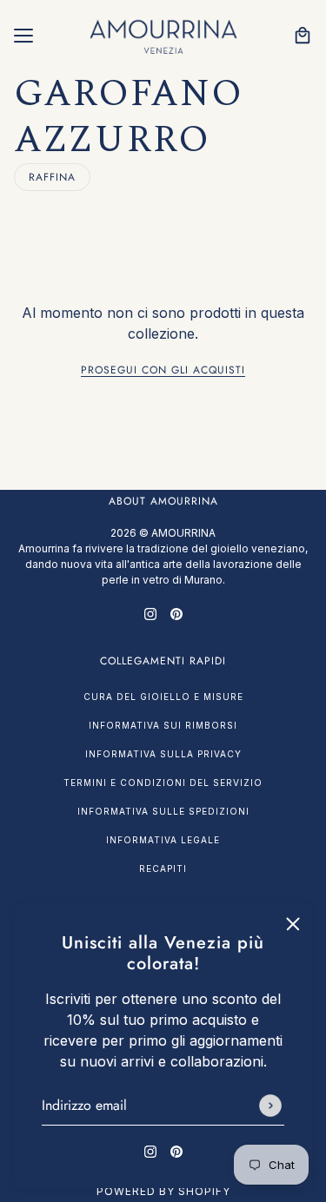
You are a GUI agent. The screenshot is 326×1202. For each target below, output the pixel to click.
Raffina (52, 177)
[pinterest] (176, 1150)
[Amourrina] (163, 35)
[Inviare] (270, 1105)
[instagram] (150, 1150)
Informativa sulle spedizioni (163, 811)
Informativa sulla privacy (163, 754)
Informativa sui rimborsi (163, 725)
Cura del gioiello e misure (163, 696)
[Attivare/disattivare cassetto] (23, 36)
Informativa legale (163, 840)
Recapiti (163, 868)
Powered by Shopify (163, 1191)
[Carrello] (302, 35)
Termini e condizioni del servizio (163, 782)
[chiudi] (293, 924)
